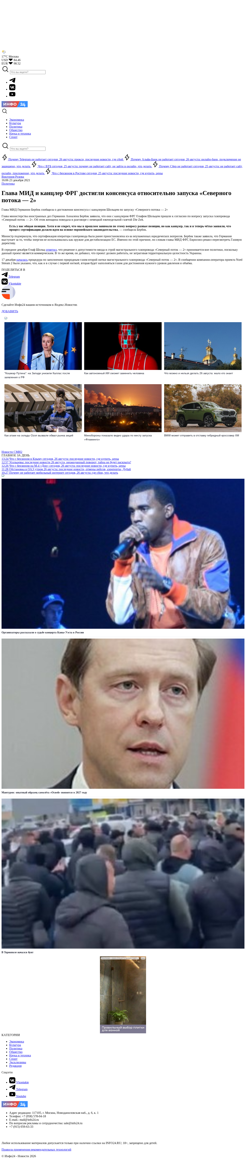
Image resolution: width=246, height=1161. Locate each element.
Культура (15, 1045)
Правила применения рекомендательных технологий (36, 1149)
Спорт (13, 1058)
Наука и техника (20, 1055)
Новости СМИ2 (12, 452)
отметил (51, 249)
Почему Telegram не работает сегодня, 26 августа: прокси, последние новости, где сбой (66, 159)
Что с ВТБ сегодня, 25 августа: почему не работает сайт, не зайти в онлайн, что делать (94, 166)
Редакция (15, 1065)
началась (22, 259)
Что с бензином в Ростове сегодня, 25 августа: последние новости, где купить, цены (107, 173)
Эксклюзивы (17, 1062)
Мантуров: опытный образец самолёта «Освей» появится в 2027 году (44, 792)
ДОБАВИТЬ (10, 311)
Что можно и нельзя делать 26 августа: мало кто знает (198, 373)
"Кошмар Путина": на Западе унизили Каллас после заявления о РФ (37, 375)
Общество (15, 1052)
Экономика (16, 1041)
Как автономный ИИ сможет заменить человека (114, 373)
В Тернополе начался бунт (17, 952)
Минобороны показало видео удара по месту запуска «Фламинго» (118, 437)
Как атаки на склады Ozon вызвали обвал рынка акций (38, 435)
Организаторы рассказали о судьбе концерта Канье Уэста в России (43, 632)
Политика (8, 183)
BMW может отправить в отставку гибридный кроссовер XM (201, 435)
